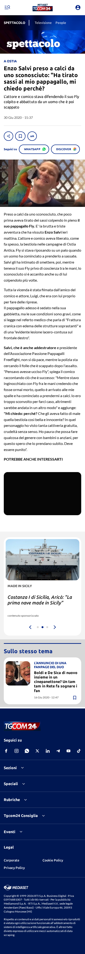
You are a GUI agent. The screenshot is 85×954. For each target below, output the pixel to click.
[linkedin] (47, 751)
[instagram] (16, 751)
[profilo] (78, 7)
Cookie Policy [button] (52, 860)
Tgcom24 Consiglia (21, 815)
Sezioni (10, 768)
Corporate (11, 860)
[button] (43, 7)
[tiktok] (78, 751)
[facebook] (6, 751)
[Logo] (43, 7)
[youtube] (68, 751)
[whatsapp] (27, 751)
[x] (37, 751)
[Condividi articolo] (8, 136)
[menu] (7, 7)
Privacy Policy (14, 868)
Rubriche (12, 799)
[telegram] (58, 751)
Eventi (9, 832)
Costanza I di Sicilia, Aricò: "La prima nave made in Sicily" (40, 599)
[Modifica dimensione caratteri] (32, 136)
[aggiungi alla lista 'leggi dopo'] (20, 136)
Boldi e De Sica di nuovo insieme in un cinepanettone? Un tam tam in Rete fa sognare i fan (55, 682)
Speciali (11, 784)
